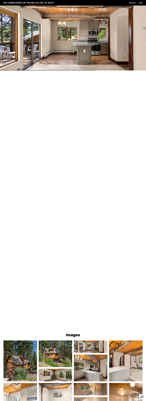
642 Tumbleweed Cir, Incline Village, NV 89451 (28, 3)
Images (132, 3)
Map (141, 3)
